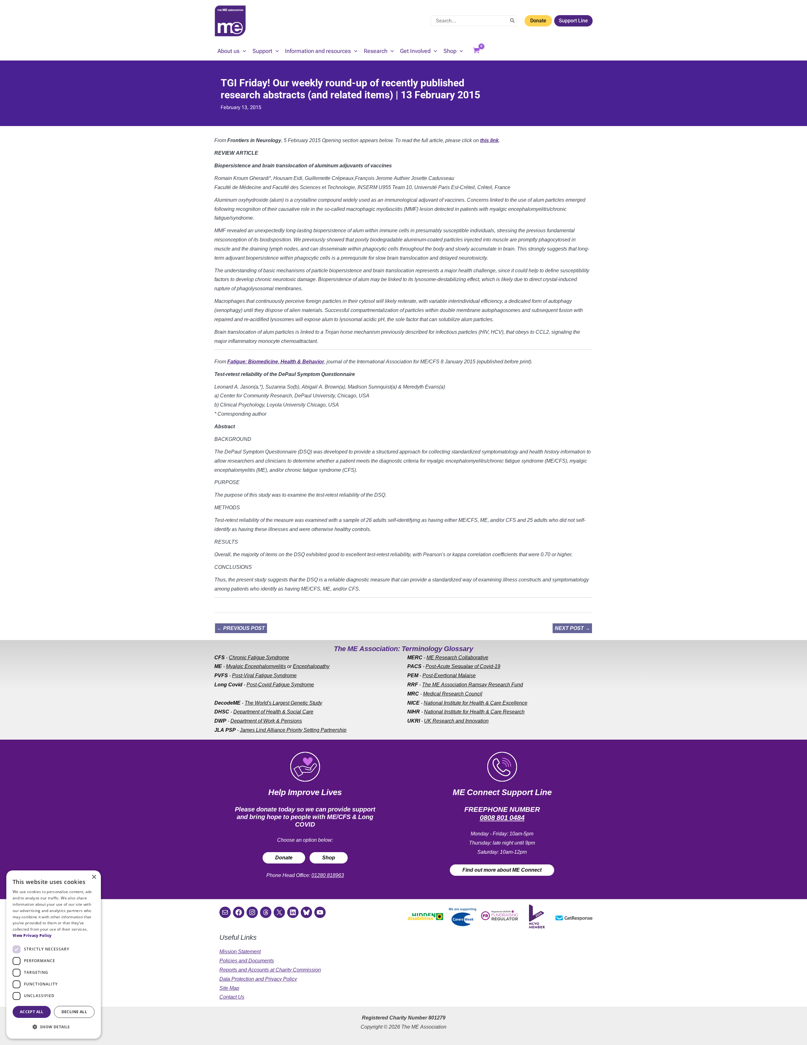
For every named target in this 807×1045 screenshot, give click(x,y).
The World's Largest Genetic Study (283, 703)
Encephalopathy (311, 666)
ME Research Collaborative (457, 658)
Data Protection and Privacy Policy (258, 979)
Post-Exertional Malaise (449, 675)
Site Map (229, 988)
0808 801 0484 (502, 818)
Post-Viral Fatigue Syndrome (264, 675)
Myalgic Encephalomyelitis (256, 666)
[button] (243, 51)
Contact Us (231, 997)
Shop (328, 858)
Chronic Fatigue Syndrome (259, 658)
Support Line (573, 21)
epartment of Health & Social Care (275, 712)
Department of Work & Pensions (266, 721)
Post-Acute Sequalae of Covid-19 (463, 666)
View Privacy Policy (32, 935)
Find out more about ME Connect (502, 870)
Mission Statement (240, 952)
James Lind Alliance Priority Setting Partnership (293, 730)
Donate (538, 21)
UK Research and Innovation (456, 721)
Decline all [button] (74, 1011)
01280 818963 (327, 875)
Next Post (572, 628)
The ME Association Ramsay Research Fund (472, 685)
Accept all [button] (32, 1011)
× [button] (93, 877)
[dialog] (53, 954)
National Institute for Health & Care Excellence (475, 703)
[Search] (512, 21)
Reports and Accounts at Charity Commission (270, 970)
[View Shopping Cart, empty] (476, 51)
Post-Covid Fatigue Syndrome (280, 685)
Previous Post (241, 628)
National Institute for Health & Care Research (474, 712)
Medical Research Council (452, 694)
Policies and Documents (246, 961)
